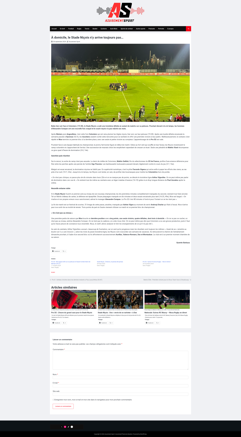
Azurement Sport (74, 42)
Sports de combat (127, 29)
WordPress (143, 434)
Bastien (130, 434)
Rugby (79, 29)
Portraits (161, 29)
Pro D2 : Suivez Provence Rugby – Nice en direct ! (157, 261)
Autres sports (140, 29)
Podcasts (152, 29)
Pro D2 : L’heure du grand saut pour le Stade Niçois (71, 313)
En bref (62, 29)
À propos (170, 29)
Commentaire (59, 349)
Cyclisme (104, 29)
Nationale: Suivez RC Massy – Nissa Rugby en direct (166, 313)
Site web (56, 391)
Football (71, 29)
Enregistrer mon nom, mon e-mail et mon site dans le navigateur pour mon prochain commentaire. (93, 400)
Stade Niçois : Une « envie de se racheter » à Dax (117, 313)
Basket (95, 29)
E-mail (56, 383)
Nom (55, 374)
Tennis (87, 29)
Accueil (54, 29)
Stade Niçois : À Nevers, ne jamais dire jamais (110, 261)
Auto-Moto (113, 29)
